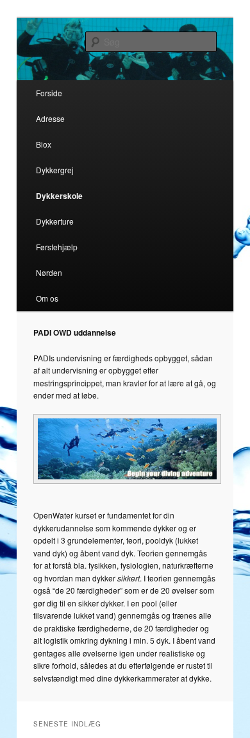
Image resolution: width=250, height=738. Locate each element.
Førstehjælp (57, 246)
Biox (43, 144)
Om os (47, 298)
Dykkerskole (59, 196)
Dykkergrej (55, 169)
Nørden (49, 272)
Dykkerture (55, 221)
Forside (49, 92)
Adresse (50, 118)
